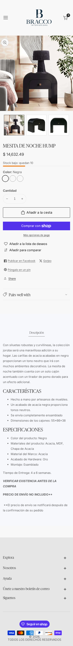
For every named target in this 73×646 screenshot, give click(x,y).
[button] (36, 294)
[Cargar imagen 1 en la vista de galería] (14, 125)
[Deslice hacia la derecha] (67, 125)
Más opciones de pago (36, 235)
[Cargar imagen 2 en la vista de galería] (36, 125)
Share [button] (12, 278)
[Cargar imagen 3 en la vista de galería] (58, 125)
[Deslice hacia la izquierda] (6, 125)
